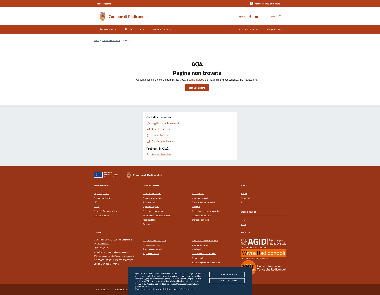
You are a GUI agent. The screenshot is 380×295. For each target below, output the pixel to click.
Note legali (196, 249)
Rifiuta (229, 274)
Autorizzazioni (149, 202)
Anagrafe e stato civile (152, 198)
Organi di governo (101, 193)
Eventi (243, 224)
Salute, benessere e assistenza (156, 215)
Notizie (244, 193)
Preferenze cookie (189, 289)
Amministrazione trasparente (205, 240)
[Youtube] (255, 16)
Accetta (229, 280)
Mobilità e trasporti (200, 198)
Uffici (96, 202)
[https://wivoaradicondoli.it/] (263, 252)
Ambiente (196, 206)
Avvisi (243, 202)
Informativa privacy (200, 245)
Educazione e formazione (153, 211)
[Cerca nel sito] (280, 16)
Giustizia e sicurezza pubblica (204, 202)
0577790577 (103, 247)
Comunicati (246, 198)
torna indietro (196, 80)
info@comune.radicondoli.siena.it (114, 252)
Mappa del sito (102, 289)
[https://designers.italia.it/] (263, 241)
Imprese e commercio (201, 219)
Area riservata (198, 258)
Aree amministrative (103, 198)
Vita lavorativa (198, 193)
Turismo (146, 224)
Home (96, 40)
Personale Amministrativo (105, 211)
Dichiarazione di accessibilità (204, 253)
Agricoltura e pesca (151, 206)
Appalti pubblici (149, 219)
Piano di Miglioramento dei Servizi (206, 262)
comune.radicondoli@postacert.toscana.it (116, 256)
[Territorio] (263, 267)
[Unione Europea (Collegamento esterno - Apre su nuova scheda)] (107, 175)
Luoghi (244, 220)
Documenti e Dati (101, 215)
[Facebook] (249, 16)
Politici (96, 206)
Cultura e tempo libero (201, 215)
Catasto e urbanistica (152, 193)
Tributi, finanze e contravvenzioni (206, 211)
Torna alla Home (197, 87)
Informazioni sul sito (111, 40)
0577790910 (103, 243)
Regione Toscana (103, 3)
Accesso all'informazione (249, 29)
